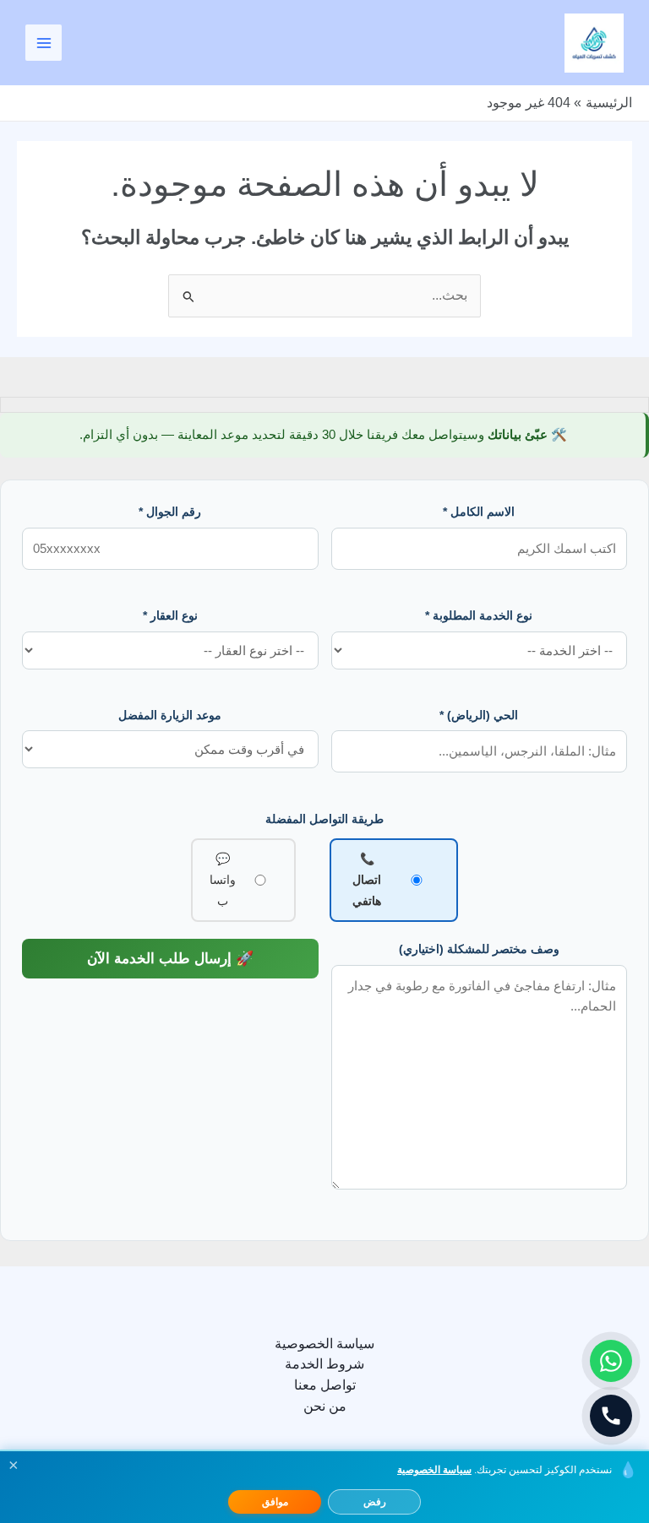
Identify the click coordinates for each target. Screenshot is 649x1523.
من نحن (324, 1406)
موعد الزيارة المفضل (169, 715)
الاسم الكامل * (479, 511)
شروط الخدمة (324, 1364)
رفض (374, 1502)
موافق (275, 1502)
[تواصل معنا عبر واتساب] (611, 1361)
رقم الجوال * (170, 511)
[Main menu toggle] (43, 42)
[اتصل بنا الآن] (611, 1416)
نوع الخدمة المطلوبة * (478, 615)
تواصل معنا (325, 1385)
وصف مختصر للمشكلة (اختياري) (479, 949)
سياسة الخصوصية (324, 1343)
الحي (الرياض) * (478, 715)
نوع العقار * (170, 615)
